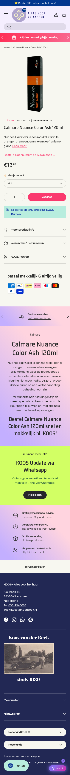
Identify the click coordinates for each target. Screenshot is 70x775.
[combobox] (35, 26)
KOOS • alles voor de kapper (26, 756)
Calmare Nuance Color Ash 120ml (30, 47)
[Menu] (6, 15)
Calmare (9, 120)
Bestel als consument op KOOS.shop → (30, 154)
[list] (35, 84)
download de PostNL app (41, 528)
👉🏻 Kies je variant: (14, 175)
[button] (64, 15)
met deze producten (39, 318)
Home (7, 47)
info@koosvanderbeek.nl (20, 609)
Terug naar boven (35, 566)
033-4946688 (17, 605)
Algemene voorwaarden (47, 762)
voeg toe (47, 197)
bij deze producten (32, 540)
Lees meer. (19, 146)
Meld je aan (35, 494)
